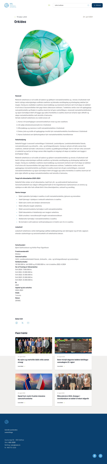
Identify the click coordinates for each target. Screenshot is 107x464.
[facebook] (16, 323)
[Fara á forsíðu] (53, 422)
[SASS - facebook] (94, 456)
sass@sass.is (15, 445)
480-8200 (11, 443)
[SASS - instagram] (100, 456)
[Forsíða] (10, 5)
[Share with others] (28, 323)
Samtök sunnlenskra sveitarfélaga (11, 431)
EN (49, 5)
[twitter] (22, 323)
